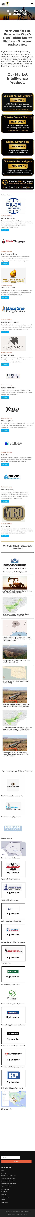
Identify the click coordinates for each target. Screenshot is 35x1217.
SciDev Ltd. (5, 455)
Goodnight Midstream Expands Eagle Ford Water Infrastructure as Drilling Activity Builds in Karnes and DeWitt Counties (17, 729)
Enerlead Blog (5, 1197)
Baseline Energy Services (9, 322)
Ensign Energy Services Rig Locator (13, 1025)
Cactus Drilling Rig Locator (10, 984)
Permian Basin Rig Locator (10, 858)
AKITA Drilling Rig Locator (10, 900)
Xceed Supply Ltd (7, 421)
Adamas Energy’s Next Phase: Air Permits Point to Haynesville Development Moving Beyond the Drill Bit (17, 638)
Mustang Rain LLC (7, 355)
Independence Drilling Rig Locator (13, 942)
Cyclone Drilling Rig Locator (11, 879)
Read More (5, 230)
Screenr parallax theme (13, 1214)
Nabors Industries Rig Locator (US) (13, 1046)
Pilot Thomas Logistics (9, 254)
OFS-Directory (5, 1189)
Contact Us (4, 1199)
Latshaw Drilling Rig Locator (11, 817)
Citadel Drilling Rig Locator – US (12, 796)
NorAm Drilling (6, 838)
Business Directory (6, 215)
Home (2, 1170)
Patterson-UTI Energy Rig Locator (12, 1067)
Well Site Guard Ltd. (8, 288)
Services (3, 1173)
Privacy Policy (4, 1202)
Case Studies (4, 1192)
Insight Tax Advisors (8, 388)
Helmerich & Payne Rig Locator (12, 1088)
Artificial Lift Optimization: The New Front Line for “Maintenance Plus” (17, 592)
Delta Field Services (8, 218)
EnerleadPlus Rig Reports (8, 1181)
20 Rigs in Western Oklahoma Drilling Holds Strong (15, 682)
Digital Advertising (6, 1186)
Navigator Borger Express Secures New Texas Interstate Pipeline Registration (16, 705)
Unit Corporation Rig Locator (11, 921)
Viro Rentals (5, 526)
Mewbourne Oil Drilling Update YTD (15, 572)
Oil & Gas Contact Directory (8, 1178)
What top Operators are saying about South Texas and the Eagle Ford (16, 615)
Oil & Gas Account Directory (8, 1175)
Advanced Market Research (8, 1183)
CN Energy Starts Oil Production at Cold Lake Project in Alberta (16, 661)
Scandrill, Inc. (6, 963)
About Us (3, 1194)
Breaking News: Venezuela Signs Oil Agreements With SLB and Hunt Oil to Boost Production (16, 754)
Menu (32, 3)
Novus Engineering (7, 489)
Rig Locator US (6, 1109)
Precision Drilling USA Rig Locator (13, 1004)
